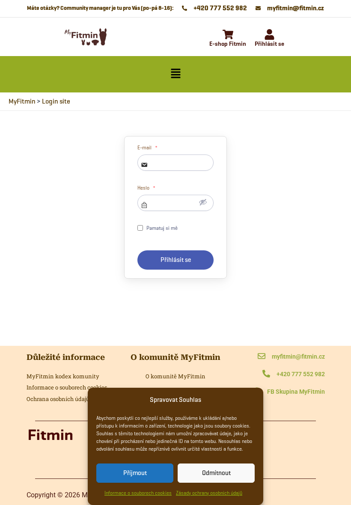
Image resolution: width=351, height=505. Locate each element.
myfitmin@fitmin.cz (298, 356)
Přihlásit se (269, 44)
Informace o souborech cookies (138, 493)
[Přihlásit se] (269, 35)
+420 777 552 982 (301, 374)
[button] (175, 74)
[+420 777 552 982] (266, 374)
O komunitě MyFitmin (175, 376)
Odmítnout (216, 473)
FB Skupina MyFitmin (296, 391)
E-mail (147, 147)
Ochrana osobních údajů (58, 399)
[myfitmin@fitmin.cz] (261, 356)
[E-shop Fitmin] (228, 35)
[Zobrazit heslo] (203, 202)
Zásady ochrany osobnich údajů (209, 493)
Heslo (146, 187)
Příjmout (135, 473)
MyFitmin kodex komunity (63, 376)
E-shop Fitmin (227, 44)
